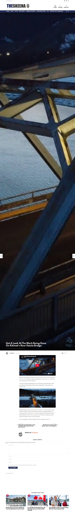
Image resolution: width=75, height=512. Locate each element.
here (49, 419)
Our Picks (66, 7)
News (17, 504)
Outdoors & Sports (41, 11)
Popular (60, 7)
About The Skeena (9, 0)
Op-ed (16, 11)
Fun (48, 11)
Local (11, 11)
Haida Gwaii (10, 504)
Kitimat (31, 505)
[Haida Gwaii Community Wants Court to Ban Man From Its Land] (16, 500)
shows (48, 379)
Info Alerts (22, 11)
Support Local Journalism (56, 11)
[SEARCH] (68, 11)
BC (6, 504)
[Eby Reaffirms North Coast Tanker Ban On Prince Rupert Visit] (59, 500)
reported (33, 413)
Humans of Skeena (30, 11)
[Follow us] (66, 11)
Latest (55, 7)
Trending (7, 495)
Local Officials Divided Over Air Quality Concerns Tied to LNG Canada (36, 509)
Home (7, 11)
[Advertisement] (37, 481)
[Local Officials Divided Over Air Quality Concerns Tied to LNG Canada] (37, 500)
